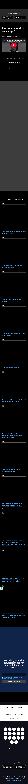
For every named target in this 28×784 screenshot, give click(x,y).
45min (23, 711)
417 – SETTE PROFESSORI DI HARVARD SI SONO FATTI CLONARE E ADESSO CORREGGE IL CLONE (13, 506)
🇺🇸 (18, 718)
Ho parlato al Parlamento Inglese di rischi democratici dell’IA (14, 400)
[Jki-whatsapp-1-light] (18, 733)
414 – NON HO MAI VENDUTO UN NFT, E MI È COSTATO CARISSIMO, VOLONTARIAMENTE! (14, 615)
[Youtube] (10, 729)
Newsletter (7, 714)
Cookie (19, 780)
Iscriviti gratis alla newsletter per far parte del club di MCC (14, 664)
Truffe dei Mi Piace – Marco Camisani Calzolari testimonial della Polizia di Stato (12, 435)
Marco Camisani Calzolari (17, 777)
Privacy (14, 780)
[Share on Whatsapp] (9, 68)
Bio (7, 707)
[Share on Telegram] (22, 68)
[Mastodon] (18, 738)
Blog (17, 711)
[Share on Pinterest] (14, 72)
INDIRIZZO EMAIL (6, 672)
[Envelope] (5, 738)
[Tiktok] (22, 729)
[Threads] (12, 742)
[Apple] (5, 733)
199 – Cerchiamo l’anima (10, 367)
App (15, 714)
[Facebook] (14, 729)
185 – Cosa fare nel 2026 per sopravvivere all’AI (11, 470)
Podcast (21, 714)
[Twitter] (22, 738)
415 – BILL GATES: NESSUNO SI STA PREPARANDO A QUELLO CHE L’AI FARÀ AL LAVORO (13, 580)
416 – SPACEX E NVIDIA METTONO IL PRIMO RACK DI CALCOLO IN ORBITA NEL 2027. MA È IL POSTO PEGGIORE (14, 543)
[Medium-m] (16, 742)
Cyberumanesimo (8, 711)
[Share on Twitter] (18, 68)
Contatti (12, 718)
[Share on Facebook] (5, 68)
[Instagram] (18, 729)
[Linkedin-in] (5, 729)
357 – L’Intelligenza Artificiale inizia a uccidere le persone (14, 232)
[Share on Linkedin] (14, 68)
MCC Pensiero (15, 58)
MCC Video (22, 58)
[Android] (10, 733)
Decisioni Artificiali (16, 707)
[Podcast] (10, 738)
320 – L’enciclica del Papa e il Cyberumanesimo (12, 266)
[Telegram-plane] (14, 733)
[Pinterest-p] (14, 738)
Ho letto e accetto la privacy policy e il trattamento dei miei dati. (12, 678)
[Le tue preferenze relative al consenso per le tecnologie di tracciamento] (1, 588)
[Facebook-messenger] (22, 733)
